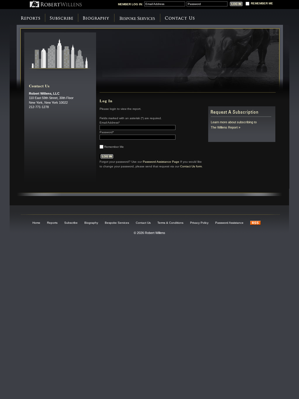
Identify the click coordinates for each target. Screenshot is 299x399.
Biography (96, 18)
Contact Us (180, 18)
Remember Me (114, 146)
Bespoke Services (137, 18)
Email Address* (110, 122)
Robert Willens (55, 4)
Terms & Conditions (170, 222)
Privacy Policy (199, 222)
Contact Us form (191, 166)
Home (36, 222)
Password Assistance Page (161, 161)
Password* (107, 132)
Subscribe (61, 18)
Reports (30, 18)
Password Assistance (229, 222)
